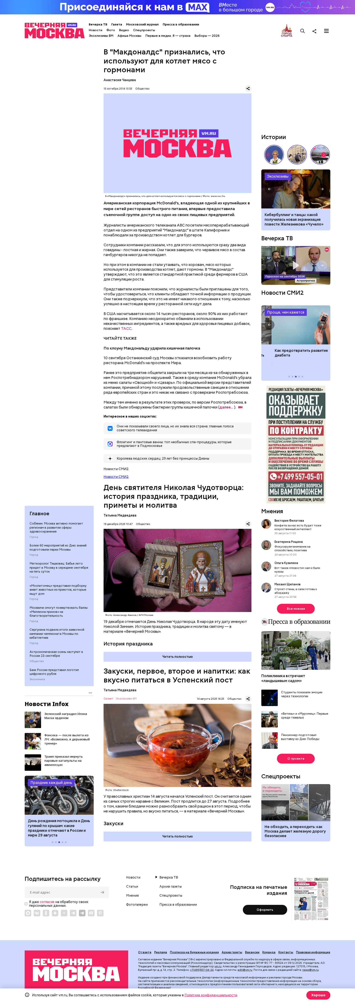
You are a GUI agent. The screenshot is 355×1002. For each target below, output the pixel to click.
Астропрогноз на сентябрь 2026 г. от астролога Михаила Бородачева (295, 265)
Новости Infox (47, 704)
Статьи (132, 886)
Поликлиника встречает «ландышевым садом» (283, 678)
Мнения (272, 511)
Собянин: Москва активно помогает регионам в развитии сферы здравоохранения (56, 527)
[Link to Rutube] (91, 913)
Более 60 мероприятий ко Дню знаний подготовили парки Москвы (58, 547)
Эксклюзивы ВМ (101, 36)
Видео (124, 30)
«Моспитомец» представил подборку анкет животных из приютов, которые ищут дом (58, 589)
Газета (116, 24)
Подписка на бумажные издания (194, 952)
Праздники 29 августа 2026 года (59, 795)
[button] (33, 795)
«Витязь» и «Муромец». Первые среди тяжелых (304, 716)
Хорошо (318, 995)
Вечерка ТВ (98, 24)
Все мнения (296, 609)
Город (34, 536)
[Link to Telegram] (73, 913)
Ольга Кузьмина (286, 563)
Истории (273, 137)
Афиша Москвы (129, 36)
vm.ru (217, 966)
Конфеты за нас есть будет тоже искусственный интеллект (297, 527)
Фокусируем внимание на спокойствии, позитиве (292, 548)
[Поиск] (303, 31)
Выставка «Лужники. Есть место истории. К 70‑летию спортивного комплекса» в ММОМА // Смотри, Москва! (297, 155)
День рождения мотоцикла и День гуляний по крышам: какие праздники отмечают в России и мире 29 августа (59, 827)
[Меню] (326, 31)
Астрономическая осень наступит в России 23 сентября (56, 654)
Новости (95, 30)
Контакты (285, 952)
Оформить (265, 910)
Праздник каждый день (51, 782)
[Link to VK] (37, 913)
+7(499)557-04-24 (202, 970)
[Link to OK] (46, 913)
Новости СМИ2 (116, 477)
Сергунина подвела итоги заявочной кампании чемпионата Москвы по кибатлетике (57, 634)
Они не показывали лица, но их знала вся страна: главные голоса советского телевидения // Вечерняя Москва (274, 155)
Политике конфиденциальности (210, 995)
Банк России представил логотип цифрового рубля (54, 672)
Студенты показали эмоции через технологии (301, 694)
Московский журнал (142, 24)
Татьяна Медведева (120, 515)
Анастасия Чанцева (120, 80)
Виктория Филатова (289, 520)
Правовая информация (313, 952)
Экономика (37, 679)
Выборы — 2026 (207, 36)
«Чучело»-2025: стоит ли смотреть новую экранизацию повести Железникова (295, 188)
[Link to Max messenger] (28, 913)
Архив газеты (170, 886)
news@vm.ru (310, 970)
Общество (37, 661)
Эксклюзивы (277, 176)
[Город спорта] (287, 31)
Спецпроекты (144, 30)
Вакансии (252, 952)
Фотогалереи (137, 904)
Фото (110, 30)
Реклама (160, 952)
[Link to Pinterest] (100, 913)
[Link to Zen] (55, 913)
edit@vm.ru (244, 970)
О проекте (295, 759)
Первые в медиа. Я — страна (167, 36)
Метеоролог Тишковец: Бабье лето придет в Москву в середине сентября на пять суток (59, 567)
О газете (144, 952)
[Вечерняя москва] (76, 970)
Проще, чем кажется (285, 312)
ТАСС (126, 328)
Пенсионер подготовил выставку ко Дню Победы (300, 737)
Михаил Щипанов (287, 584)
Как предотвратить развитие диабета (295, 324)
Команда (268, 952)
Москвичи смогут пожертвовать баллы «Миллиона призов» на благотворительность (59, 612)
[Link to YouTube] (64, 913)
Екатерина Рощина (288, 541)
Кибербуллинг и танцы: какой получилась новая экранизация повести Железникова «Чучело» (294, 219)
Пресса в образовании (181, 24)
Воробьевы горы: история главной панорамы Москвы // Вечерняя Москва (320, 155)
